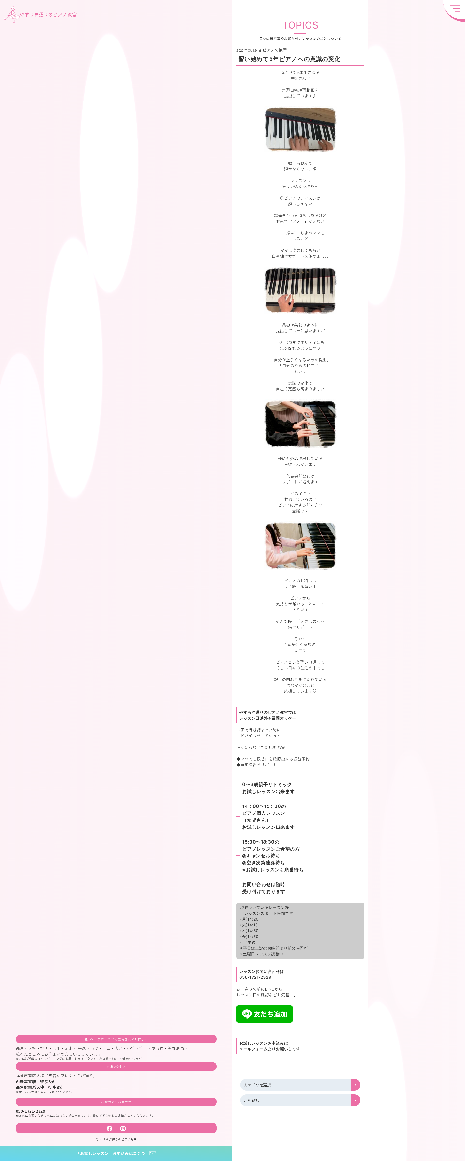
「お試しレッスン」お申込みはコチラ (110, 1153)
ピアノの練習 (275, 50)
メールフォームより (257, 1048)
